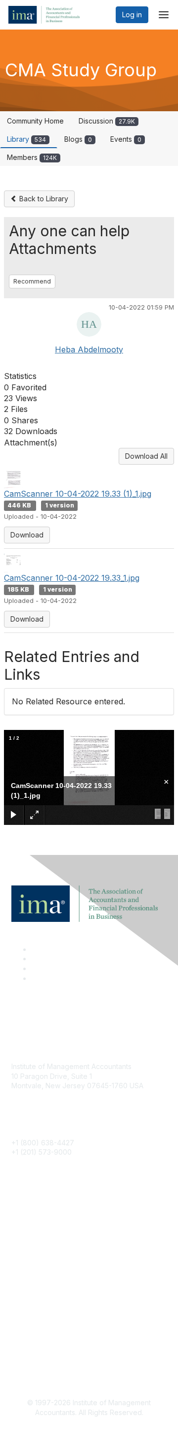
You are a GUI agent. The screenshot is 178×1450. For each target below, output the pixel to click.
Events (125, 139)
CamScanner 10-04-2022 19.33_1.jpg (71, 578)
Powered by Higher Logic (89, 1430)
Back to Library (42, 198)
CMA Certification (39, 1232)
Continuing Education (45, 1246)
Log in (132, 14)
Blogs (78, 139)
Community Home (35, 121)
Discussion (107, 121)
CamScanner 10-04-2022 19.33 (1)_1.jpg (77, 494)
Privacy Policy (34, 1355)
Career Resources (41, 1261)
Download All (146, 456)
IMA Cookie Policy (41, 1325)
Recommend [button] (32, 281)
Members (32, 157)
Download (27, 535)
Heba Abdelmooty (89, 349)
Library (26, 139)
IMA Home (27, 1217)
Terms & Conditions (43, 1340)
